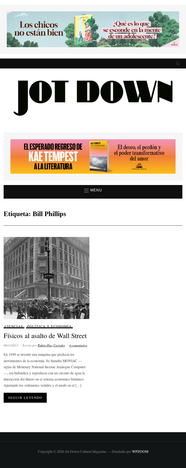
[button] (93, 190)
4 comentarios (78, 345)
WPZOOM (140, 451)
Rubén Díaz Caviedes (51, 345)
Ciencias (14, 326)
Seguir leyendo (25, 397)
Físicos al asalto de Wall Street (45, 335)
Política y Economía (49, 326)
